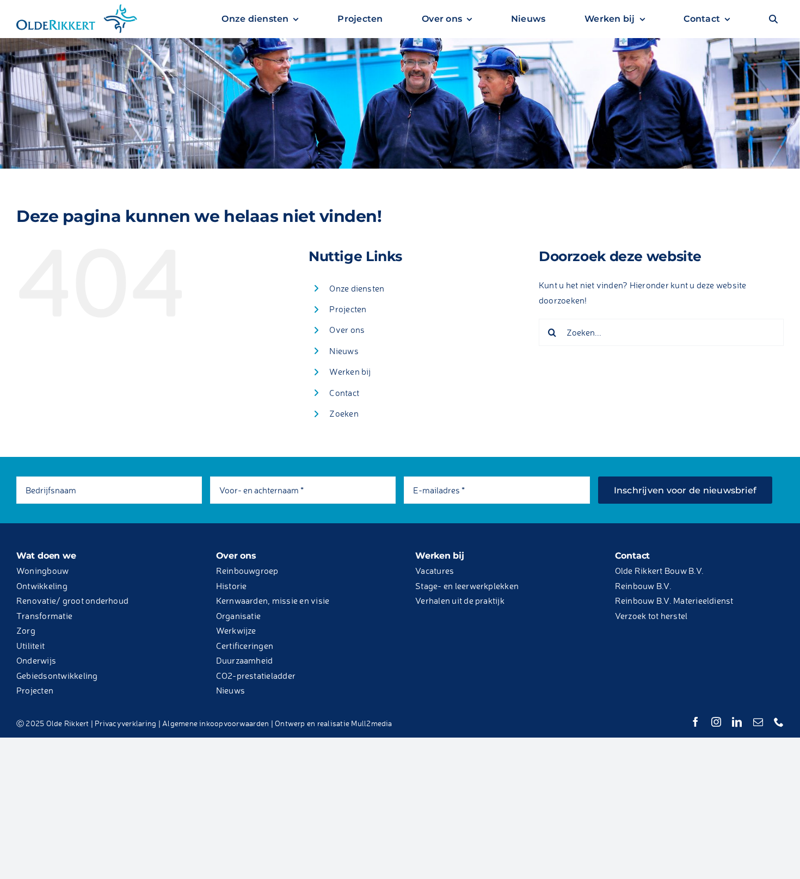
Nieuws (343, 350)
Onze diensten (356, 288)
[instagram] (716, 722)
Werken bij (350, 371)
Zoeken (343, 413)
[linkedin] (737, 722)
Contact (344, 392)
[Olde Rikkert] (76, 7)
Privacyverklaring (125, 723)
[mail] (758, 722)
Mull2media (371, 723)
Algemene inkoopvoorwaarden (215, 723)
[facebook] (695, 722)
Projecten (347, 309)
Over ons (347, 329)
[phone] (779, 722)
